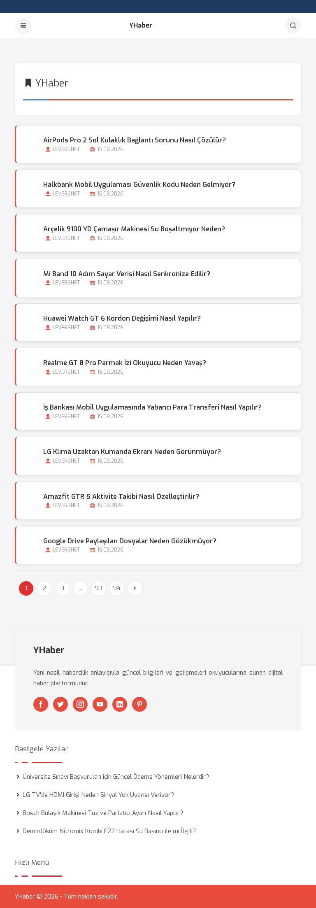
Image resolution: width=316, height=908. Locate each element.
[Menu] (23, 25)
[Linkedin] (119, 704)
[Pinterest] (139, 704)
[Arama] (293, 25)
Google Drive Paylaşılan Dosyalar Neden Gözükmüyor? (129, 541)
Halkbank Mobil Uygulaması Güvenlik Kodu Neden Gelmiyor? (139, 184)
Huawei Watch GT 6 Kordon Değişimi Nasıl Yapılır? (122, 318)
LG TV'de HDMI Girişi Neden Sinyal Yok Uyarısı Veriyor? (98, 795)
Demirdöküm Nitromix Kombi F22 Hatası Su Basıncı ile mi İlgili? (109, 831)
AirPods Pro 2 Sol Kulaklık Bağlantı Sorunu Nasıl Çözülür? (134, 140)
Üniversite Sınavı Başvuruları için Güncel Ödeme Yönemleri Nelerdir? (116, 777)
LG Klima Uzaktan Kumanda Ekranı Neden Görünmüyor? (132, 451)
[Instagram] (80, 704)
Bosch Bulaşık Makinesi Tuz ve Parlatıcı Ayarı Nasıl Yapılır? (103, 813)
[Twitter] (60, 704)
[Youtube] (100, 704)
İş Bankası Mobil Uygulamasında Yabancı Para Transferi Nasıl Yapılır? (152, 407)
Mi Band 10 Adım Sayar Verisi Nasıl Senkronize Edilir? (126, 274)
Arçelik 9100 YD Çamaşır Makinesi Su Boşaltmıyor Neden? (134, 229)
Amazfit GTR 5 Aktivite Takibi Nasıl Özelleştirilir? (121, 496)
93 (98, 588)
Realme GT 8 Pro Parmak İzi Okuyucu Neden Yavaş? (124, 363)
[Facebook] (40, 704)
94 (117, 588)
